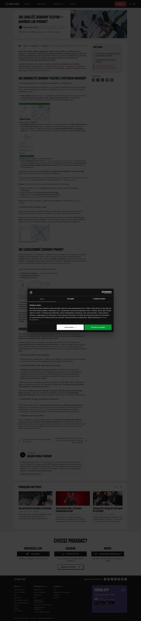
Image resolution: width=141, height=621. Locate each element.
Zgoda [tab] (42, 299)
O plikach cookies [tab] (99, 298)
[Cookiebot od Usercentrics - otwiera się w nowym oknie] (103, 292)
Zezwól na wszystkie (98, 327)
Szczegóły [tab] (70, 298)
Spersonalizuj (69, 327)
